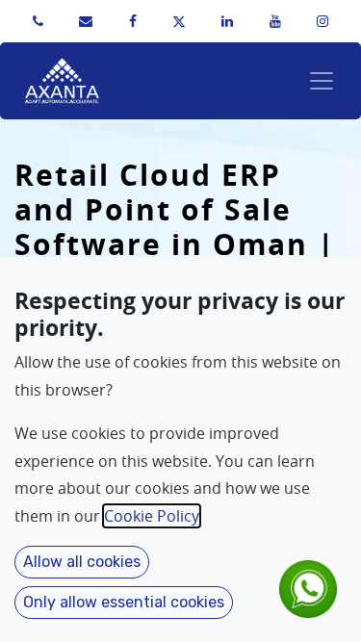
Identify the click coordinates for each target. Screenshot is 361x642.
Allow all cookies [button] (82, 561)
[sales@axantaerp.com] (85, 21)
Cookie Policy (151, 515)
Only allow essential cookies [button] (123, 602)
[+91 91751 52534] (38, 21)
